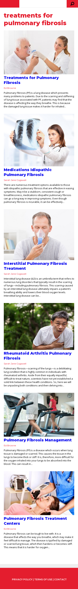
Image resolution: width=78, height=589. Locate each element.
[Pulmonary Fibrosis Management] (39, 415)
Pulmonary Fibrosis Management (38, 440)
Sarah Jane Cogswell (15, 180)
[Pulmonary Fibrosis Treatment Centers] (39, 493)
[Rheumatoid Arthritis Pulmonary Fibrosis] (39, 326)
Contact (60, 579)
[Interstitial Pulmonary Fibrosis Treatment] (39, 234)
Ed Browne (10, 88)
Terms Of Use (43, 579)
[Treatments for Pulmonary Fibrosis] (39, 52)
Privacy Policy (22, 579)
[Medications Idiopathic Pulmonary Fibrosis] (39, 140)
